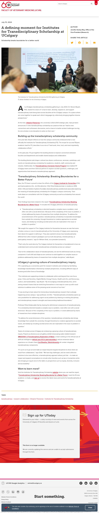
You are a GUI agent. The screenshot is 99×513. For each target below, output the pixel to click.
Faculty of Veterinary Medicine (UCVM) (21, 10)
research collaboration (21, 399)
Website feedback (6, 502)
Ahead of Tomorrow (37, 399)
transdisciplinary (6, 399)
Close (90, 507)
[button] (73, 42)
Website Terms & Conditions (8, 497)
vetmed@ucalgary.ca (34, 483)
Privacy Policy (5, 499)
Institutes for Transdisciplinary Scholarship (59, 399)
